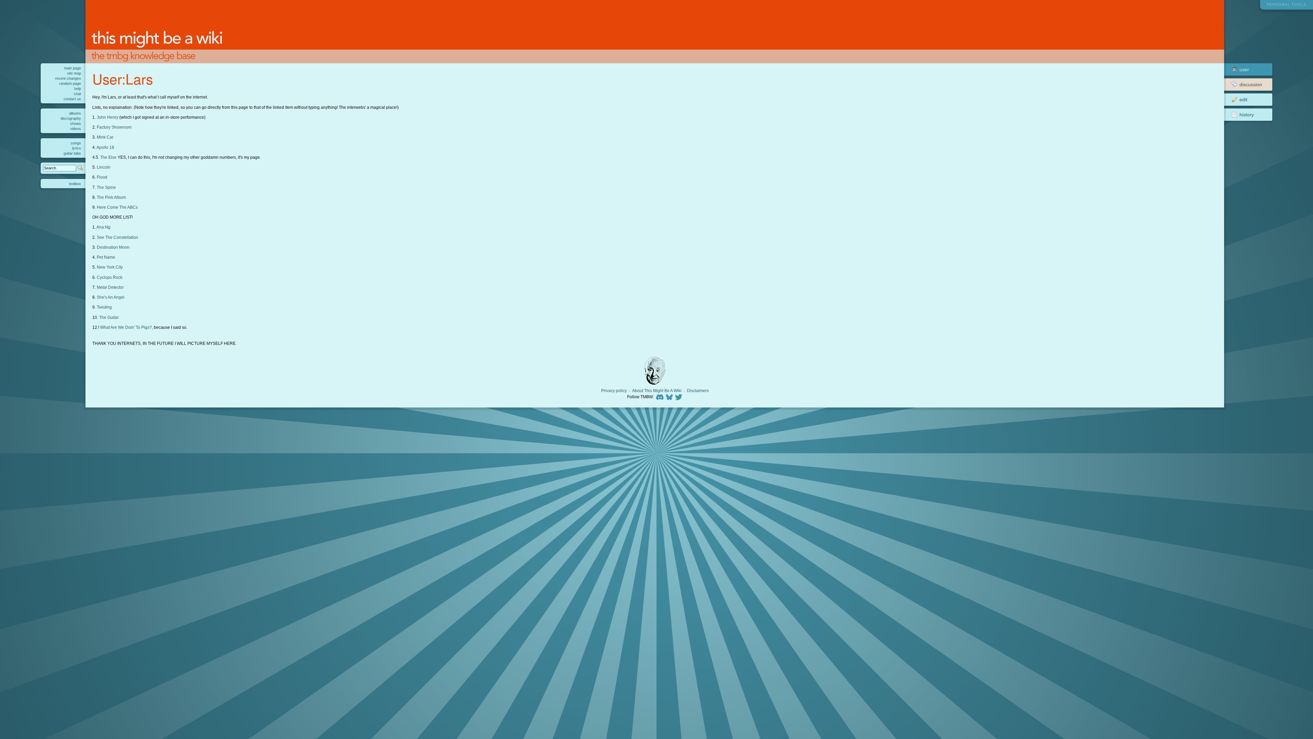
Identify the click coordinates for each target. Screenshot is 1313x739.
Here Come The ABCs (117, 207)
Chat (77, 94)
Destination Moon (113, 247)
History (1246, 114)
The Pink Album (111, 197)
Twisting (104, 307)
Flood (102, 177)
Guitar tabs (72, 153)
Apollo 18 (105, 147)
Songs (76, 143)
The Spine (106, 187)
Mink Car (105, 137)
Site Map (74, 73)
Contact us (72, 99)
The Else (108, 157)
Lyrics (76, 148)
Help (77, 89)
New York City (110, 267)
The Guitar (109, 317)
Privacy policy (614, 390)
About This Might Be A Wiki (656, 390)
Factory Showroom (114, 127)
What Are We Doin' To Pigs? (126, 327)
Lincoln (103, 167)
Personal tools (1286, 4)
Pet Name (106, 257)
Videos (75, 129)
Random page (70, 83)
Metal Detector (110, 287)
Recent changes (68, 78)
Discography (71, 118)
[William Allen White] (654, 370)
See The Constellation (117, 237)
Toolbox (75, 184)
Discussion (1250, 84)
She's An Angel (110, 297)
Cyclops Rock (109, 277)
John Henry (107, 117)
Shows (75, 123)
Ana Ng (103, 227)
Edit (1243, 99)
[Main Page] (654, 31)
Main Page (72, 68)
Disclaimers (698, 390)
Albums (75, 113)
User (1244, 69)
